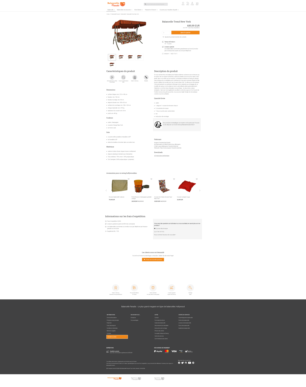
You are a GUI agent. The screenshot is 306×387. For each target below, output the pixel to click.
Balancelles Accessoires (124, 10)
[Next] (199, 191)
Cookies (109, 333)
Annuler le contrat (111, 337)
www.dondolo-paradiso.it (159, 378)
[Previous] (106, 191)
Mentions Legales (111, 330)
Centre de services (159, 336)
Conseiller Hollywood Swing (162, 333)
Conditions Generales (112, 328)
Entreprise (133, 317)
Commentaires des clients (161, 338)
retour (108, 14)
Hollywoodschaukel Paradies (115, 378)
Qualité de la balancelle (184, 328)
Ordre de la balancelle (183, 320)
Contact (157, 317)
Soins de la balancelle (183, 325)
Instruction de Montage (162, 155)
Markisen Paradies (136, 378)
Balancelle (110, 10)
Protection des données (113, 320)
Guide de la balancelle (160, 323)
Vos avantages (134, 320)
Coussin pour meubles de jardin (168, 10)
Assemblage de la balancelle (185, 317)
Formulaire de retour (160, 320)
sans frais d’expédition (194, 27)
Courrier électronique (162, 228)
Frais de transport (111, 325)
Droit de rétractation (112, 317)
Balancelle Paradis (115, 14)
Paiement (109, 323)
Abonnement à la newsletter (161, 325)
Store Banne (137, 10)
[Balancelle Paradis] (117, 4)
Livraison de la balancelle (184, 323)
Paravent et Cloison (150, 10)
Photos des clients (159, 330)
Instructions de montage (161, 328)
